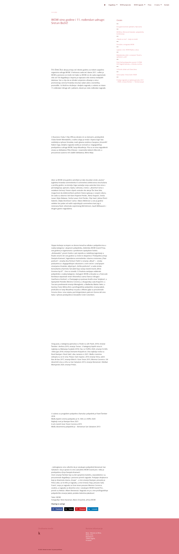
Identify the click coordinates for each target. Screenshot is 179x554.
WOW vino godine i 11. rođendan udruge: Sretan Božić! (78, 21)
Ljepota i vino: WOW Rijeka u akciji (128, 50)
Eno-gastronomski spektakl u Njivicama (129, 27)
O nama (157, 5)
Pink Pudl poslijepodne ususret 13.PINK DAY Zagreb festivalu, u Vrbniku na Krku (129, 63)
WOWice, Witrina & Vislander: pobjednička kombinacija (130, 33)
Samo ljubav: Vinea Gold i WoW (127, 75)
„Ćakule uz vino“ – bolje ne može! (127, 39)
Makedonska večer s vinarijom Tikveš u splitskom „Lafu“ (129, 56)
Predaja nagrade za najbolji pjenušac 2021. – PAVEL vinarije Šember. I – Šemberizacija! (130, 81)
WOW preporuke (125, 5)
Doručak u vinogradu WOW (125, 44)
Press (149, 5)
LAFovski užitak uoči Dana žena (127, 69)
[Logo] (17, 8)
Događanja (112, 5)
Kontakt (166, 5)
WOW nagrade (138, 5)
